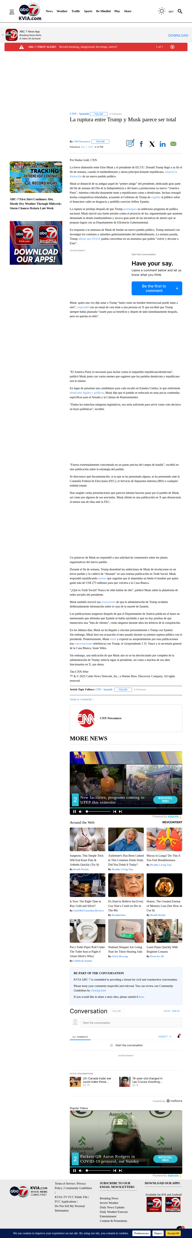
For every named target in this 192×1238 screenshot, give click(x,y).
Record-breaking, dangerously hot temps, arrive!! (88, 46)
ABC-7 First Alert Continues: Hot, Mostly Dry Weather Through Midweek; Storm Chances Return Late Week (36, 204)
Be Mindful (103, 11)
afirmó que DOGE (89, 238)
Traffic (75, 11)
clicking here (98, 990)
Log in (167, 1011)
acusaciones (108, 602)
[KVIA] (30, 11)
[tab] (80, 1037)
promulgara (130, 209)
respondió (83, 307)
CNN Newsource (81, 141)
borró (113, 639)
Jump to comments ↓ (82, 699)
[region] (126, 1056)
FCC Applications (65, 1201)
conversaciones (84, 643)
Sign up (176, 1011)
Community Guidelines (78, 1188)
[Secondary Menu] (15, 11)
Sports (88, 11)
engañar (155, 197)
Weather (62, 11)
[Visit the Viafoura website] (174, 1100)
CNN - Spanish (103, 689)
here (141, 996)
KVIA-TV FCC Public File (71, 1197)
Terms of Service (65, 1183)
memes (102, 578)
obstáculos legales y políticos (87, 392)
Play (117, 11)
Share (127, 11)
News (49, 11)
